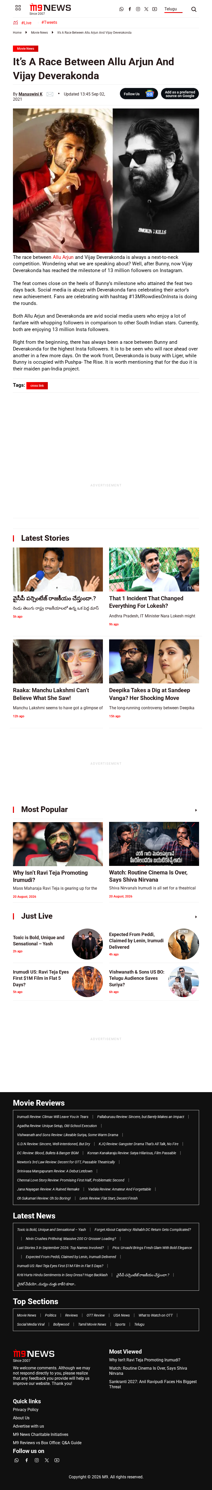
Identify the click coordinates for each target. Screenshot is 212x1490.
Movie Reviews (39, 1102)
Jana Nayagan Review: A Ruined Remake (48, 1189)
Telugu (170, 8)
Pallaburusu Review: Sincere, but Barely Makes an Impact (140, 1117)
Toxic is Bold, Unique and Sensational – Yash (51, 1230)
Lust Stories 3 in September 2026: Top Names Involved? (60, 1248)
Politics (50, 1315)
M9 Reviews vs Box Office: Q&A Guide (47, 1442)
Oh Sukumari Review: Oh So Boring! (44, 1198)
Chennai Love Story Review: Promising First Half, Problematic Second (70, 1180)
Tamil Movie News (92, 1324)
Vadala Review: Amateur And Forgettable (119, 1189)
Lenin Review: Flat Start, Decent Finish (109, 1198)
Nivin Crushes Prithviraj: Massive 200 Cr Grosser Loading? (71, 1239)
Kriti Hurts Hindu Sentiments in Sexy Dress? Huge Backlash (62, 1275)
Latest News (34, 1215)
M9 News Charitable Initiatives (40, 1434)
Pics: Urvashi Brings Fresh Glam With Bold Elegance (152, 1248)
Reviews (71, 1315)
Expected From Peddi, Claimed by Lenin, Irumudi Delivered (71, 1257)
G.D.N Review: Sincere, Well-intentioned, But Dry (53, 1144)
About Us (21, 1417)
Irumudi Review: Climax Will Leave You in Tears (52, 1117)
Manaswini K (30, 94)
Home (17, 32)
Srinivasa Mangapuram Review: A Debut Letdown (55, 1171)
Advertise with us (28, 1426)
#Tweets (49, 22)
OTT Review (96, 1315)
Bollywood (61, 1324)
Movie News (39, 32)
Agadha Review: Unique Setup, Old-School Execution (57, 1126)
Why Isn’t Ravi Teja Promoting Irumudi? (144, 1359)
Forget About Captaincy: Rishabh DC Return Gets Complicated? (143, 1230)
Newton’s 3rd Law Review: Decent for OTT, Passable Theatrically (66, 1162)
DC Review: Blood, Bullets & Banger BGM (48, 1153)
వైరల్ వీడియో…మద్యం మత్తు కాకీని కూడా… (46, 1284)
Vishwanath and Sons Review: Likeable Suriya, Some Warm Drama (67, 1135)
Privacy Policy (26, 1409)
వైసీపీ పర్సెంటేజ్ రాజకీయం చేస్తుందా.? (142, 1275)
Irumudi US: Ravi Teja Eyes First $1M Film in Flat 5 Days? (60, 1266)
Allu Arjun (63, 257)
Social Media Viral (30, 1324)
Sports (120, 1324)
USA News (121, 1315)
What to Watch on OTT (156, 1315)
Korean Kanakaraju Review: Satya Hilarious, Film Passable (131, 1153)
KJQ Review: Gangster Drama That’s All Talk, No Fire (138, 1144)
